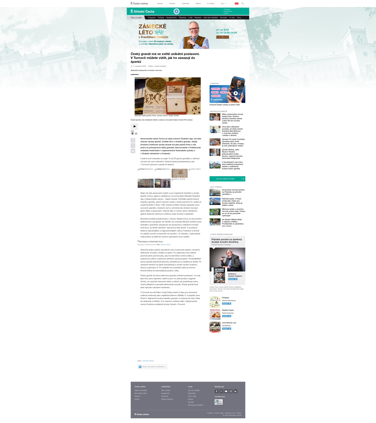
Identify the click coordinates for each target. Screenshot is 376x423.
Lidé (190, 17)
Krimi (223, 89)
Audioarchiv (228, 11)
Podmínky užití (230, 413)
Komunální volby (141, 393)
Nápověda (191, 393)
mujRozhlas (185, 3)
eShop (137, 399)
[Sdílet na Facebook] (133, 140)
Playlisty (182, 17)
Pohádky (214, 92)
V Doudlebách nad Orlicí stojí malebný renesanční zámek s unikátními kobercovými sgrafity (232, 165)
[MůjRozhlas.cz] (135, 75)
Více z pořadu (216, 187)
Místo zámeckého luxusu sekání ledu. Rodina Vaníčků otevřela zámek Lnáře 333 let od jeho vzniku (232, 118)
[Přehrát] (134, 126)
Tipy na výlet (136, 17)
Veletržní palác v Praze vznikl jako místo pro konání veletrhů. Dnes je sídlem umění (232, 202)
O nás (232, 17)
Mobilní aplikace (167, 399)
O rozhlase (210, 3)
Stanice (198, 3)
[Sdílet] (136, 133)
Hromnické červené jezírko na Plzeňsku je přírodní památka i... (233, 192)
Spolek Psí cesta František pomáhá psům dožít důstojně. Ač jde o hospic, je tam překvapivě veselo (233, 142)
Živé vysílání (215, 96)
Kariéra (190, 399)
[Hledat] (242, 3)
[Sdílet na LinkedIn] (133, 151)
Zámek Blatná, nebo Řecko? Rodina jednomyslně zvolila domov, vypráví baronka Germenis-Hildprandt (232, 154)
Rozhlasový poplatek (195, 405)
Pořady (161, 17)
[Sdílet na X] (133, 145)
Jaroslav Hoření (162, 116)
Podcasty (164, 396)
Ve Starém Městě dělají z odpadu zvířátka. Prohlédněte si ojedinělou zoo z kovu (233, 222)
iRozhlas (160, 3)
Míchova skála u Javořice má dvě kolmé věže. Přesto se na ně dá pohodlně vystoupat (233, 212)
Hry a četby (215, 89)
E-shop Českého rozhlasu (221, 234)
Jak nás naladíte (211, 17)
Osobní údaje (219, 413)
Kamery (226, 13)
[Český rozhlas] (139, 3)
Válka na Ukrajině (141, 390)
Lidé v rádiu (192, 396)
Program (172, 3)
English (239, 413)
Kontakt (223, 17)
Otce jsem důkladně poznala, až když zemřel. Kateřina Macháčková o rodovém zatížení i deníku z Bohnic (232, 131)
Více (240, 17)
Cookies (210, 413)
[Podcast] (132, 133)
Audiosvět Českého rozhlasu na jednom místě (225, 105)
